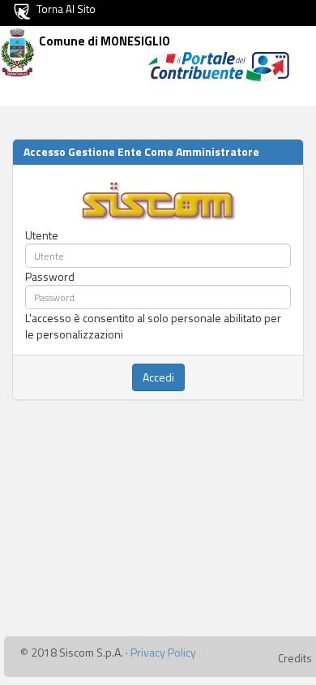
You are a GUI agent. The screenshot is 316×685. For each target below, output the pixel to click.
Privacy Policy (163, 652)
